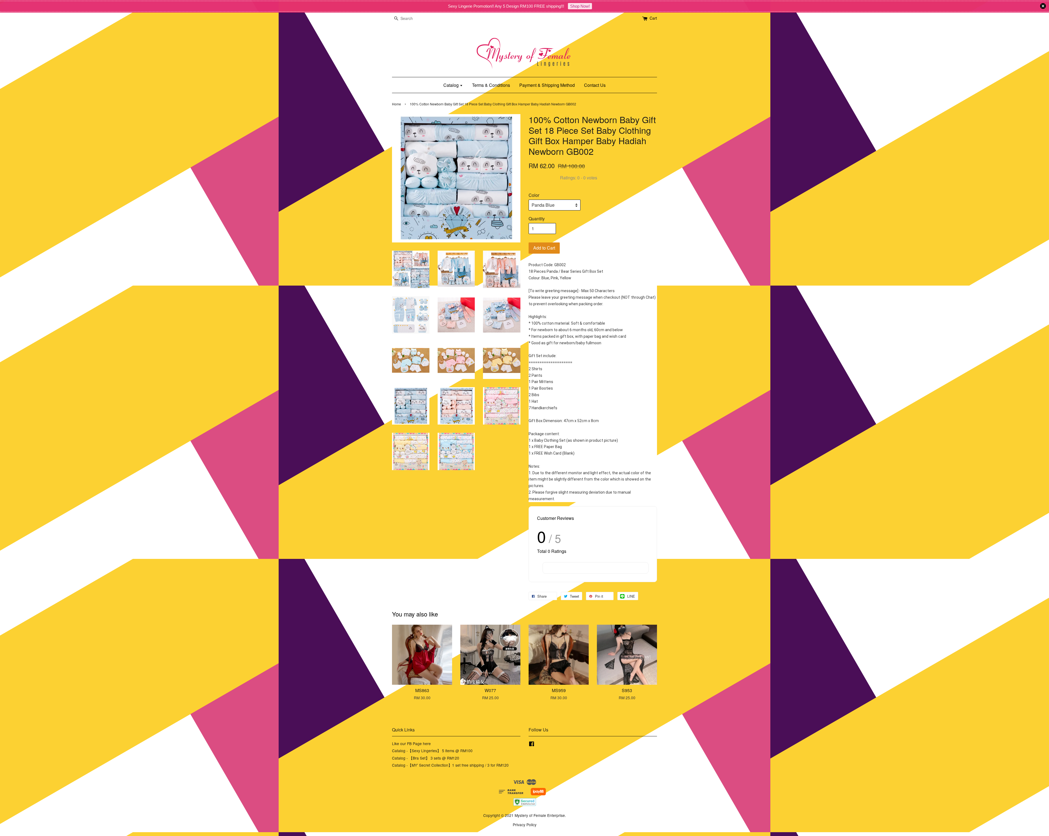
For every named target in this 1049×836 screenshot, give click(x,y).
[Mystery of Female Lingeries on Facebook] (532, 744)
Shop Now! (580, 6)
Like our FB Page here (411, 743)
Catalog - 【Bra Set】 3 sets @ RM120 (425, 758)
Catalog (451, 85)
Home (396, 104)
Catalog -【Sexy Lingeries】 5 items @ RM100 (432, 750)
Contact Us (595, 85)
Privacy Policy (525, 824)
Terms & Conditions (491, 85)
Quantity (537, 218)
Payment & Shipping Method (547, 85)
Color (534, 195)
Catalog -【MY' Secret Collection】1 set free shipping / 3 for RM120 (450, 765)
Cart (653, 18)
